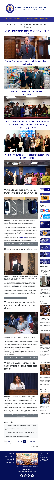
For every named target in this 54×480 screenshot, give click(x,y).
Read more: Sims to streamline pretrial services (16, 297)
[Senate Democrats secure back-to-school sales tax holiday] (27, 77)
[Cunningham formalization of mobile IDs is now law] (27, 47)
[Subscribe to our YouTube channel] (49, 210)
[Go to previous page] (7, 441)
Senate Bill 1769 (22, 237)
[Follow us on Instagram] (44, 210)
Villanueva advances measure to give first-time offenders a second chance (20, 305)
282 (12, 441)
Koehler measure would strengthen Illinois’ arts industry (18, 436)
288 (31, 441)
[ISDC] (26, 8)
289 (34, 441)
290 (6, 443)
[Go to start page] (5, 441)
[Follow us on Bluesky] (47, 210)
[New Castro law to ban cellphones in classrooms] (27, 107)
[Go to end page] (10, 443)
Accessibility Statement (27, 469)
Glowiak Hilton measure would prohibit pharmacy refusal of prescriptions (21, 425)
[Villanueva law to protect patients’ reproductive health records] (27, 172)
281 (9, 441)
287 (28, 441)
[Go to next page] (8, 443)
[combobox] (42, 189)
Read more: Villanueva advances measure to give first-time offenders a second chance (21, 358)
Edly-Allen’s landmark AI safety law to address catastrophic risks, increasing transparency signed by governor (27, 124)
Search (47, 189)
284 (18, 441)
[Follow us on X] (29, 475)
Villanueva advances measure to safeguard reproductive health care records (20, 366)
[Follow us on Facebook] (42, 210)
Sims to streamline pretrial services (20, 249)
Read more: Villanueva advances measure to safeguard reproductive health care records (21, 415)
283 (15, 441)
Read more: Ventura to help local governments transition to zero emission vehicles (21, 244)
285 (21, 441)
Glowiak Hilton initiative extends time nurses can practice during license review (21, 433)
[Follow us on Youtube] (32, 475)
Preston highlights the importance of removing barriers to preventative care (20, 429)
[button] (11, 18)
